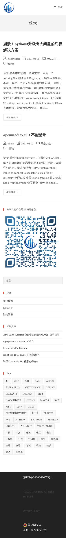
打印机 (31, 439)
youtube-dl (44, 426)
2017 (16, 381)
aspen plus (13, 387)
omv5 (31, 407)
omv (19, 407)
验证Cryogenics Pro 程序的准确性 (20, 361)
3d (7, 381)
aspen (50, 381)
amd (38, 381)
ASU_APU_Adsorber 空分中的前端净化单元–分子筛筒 (31, 334)
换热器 (54, 439)
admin (11, 143)
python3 (36, 419)
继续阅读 (13, 118)
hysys (31, 400)
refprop (52, 419)
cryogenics (32, 387)
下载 (8, 432)
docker (27, 394)
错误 (49, 445)
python (20, 419)
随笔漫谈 (8, 314)
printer (48, 413)
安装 (49, 432)
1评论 (11, 148)
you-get (26, 426)
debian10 (11, 394)
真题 (18, 445)
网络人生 (52, 58)
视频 (38, 445)
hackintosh (13, 400)
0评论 (11, 63)
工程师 (9, 439)
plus (35, 413)
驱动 (8, 452)
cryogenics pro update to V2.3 (18, 341)
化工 (38, 432)
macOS (44, 400)
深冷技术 (8, 301)
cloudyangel (14, 58)
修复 (28, 432)
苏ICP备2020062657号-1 (38, 477)
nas (56, 400)
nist (8, 407)
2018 (27, 381)
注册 (8, 445)
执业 (43, 439)
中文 (18, 432)
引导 (20, 439)
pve (8, 419)
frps (41, 394)
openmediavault (16, 413)
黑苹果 (19, 452)
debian (50, 387)
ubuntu (10, 426)
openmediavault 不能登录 (24, 135)
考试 (28, 445)
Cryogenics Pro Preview (15, 348)
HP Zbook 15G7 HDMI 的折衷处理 (21, 354)
